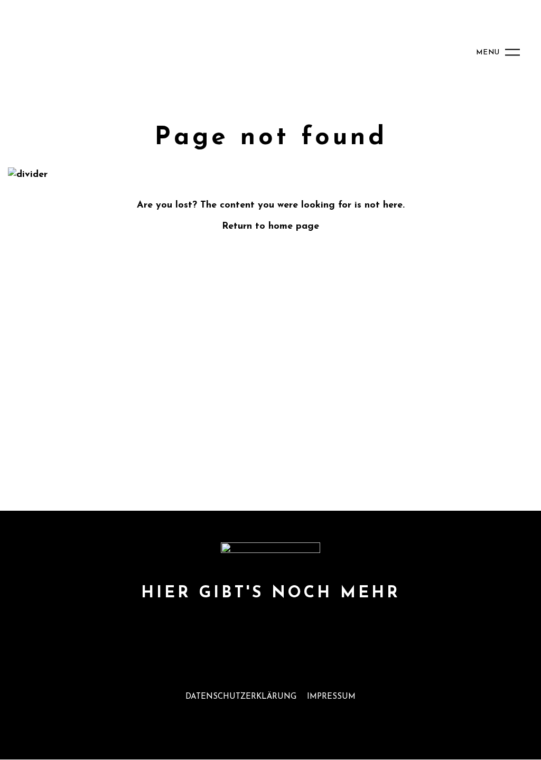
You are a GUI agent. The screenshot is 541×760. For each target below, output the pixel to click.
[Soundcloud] (270, 630)
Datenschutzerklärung (240, 697)
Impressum (331, 697)
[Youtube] (203, 630)
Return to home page (270, 226)
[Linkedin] (338, 630)
